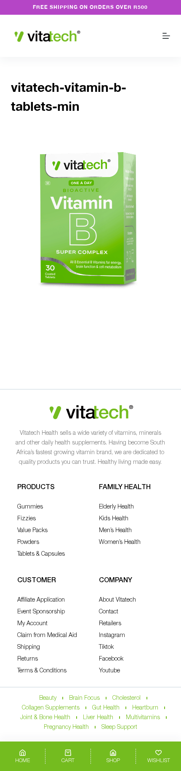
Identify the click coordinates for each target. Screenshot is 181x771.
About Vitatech (117, 600)
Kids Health (113, 519)
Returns (27, 659)
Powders (28, 542)
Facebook (111, 659)
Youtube (109, 671)
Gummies (30, 507)
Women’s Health (120, 542)
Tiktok (106, 647)
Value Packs (32, 530)
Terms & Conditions (42, 671)
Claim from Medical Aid (47, 635)
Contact (108, 612)
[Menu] (166, 36)
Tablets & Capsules (41, 554)
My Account (32, 623)
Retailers (110, 623)
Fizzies (26, 519)
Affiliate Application (41, 600)
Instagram (112, 635)
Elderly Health (116, 507)
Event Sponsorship (41, 612)
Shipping (28, 647)
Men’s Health (115, 530)
